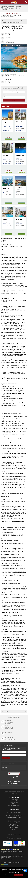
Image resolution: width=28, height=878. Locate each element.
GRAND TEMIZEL (7, 188)
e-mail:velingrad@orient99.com (14, 829)
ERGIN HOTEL (19, 219)
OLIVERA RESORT (7, 155)
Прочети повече (9, 875)
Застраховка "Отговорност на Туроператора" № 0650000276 (15, 837)
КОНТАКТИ (16, 781)
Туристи (4, 94)
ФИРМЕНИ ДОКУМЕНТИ (13, 783)
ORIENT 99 (4, 767)
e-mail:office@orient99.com (14, 805)
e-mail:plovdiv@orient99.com (14, 817)
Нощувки (17, 90)
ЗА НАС (10, 781)
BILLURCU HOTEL (20, 155)
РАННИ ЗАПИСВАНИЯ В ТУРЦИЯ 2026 (14, 13)
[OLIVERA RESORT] (7, 152)
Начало (2, 13)
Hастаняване (6, 90)
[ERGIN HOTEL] (20, 216)
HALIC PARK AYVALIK (19, 188)
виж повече (8, 139)
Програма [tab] (5, 711)
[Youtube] (14, 778)
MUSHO (4, 122)
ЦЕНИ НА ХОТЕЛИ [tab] (7, 106)
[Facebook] (11, 778)
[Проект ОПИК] (19, 843)
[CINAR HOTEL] (7, 216)
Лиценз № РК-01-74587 (16, 834)
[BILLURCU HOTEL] (20, 152)
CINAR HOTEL (6, 219)
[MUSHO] (7, 119)
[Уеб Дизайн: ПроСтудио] (4, 864)
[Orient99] (14, 2)
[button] (25, 58)
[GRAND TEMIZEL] (7, 185)
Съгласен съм (18, 875)
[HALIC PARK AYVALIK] (20, 185)
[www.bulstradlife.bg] (10, 849)
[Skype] (14, 774)
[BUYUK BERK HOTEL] (20, 119)
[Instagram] (17, 777)
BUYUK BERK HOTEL (19, 122)
